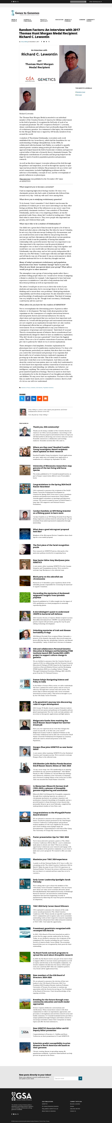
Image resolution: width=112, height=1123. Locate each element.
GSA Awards (39, 387)
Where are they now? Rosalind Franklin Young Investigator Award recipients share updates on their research (51, 449)
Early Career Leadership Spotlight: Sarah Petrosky (51, 880)
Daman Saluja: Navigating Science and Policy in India (50, 680)
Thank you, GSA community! (46, 427)
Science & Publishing (28, 20)
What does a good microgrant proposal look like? (51, 530)
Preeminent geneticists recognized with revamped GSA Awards (51, 929)
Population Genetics (48, 387)
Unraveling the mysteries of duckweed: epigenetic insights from (51, 595)
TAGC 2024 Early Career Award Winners (51, 906)
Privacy (47, 1121)
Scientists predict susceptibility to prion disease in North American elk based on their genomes (51, 1045)
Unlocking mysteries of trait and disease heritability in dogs (52, 631)
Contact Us (73, 1111)
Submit (80, 1078)
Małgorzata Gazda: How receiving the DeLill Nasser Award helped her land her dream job (51, 722)
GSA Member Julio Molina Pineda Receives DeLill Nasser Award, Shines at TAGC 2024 (52, 764)
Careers (82, 19)
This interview (24, 179)
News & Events (14, 20)
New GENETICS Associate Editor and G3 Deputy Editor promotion (50, 1029)
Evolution (33, 387)
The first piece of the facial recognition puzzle (51, 546)
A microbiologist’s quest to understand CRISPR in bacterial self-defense (51, 613)
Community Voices (90, 20)
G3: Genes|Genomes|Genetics (50, 1106)
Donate (72, 1106)
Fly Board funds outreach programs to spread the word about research (53, 954)
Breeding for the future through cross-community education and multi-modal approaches (51, 1001)
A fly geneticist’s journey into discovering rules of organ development (52, 703)
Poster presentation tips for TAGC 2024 (51, 837)
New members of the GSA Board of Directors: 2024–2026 (49, 976)
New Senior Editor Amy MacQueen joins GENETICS (51, 561)
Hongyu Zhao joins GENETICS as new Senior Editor (53, 748)
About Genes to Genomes (49, 1111)
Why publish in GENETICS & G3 (50, 1108)
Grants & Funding (68, 20)
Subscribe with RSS (75, 1108)
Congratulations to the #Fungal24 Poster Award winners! (52, 813)
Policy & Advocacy (44, 20)
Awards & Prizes (25, 387)
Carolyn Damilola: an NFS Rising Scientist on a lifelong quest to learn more (52, 512)
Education (59, 19)
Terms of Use (42, 1121)
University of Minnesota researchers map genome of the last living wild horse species (52, 468)
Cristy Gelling (24, 41)
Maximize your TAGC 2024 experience (50, 859)
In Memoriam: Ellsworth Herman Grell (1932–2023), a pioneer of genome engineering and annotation (50, 788)
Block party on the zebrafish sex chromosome (48, 577)
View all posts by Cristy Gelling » (38, 415)
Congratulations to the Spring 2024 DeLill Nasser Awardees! (52, 485)
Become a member (75, 1104)
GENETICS (44, 1104)
